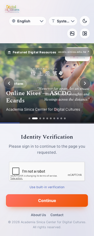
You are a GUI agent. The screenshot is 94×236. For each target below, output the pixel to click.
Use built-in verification (47, 187)
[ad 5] (47, 118)
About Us (38, 215)
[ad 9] (61, 118)
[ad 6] (51, 118)
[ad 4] (44, 118)
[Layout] (84, 33)
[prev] (9, 83)
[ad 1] (29, 118)
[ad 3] (40, 118)
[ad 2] (35, 118)
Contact (56, 215)
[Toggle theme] (84, 21)
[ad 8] (58, 118)
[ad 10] (65, 118)
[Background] (72, 33)
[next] (84, 83)
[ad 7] (54, 118)
